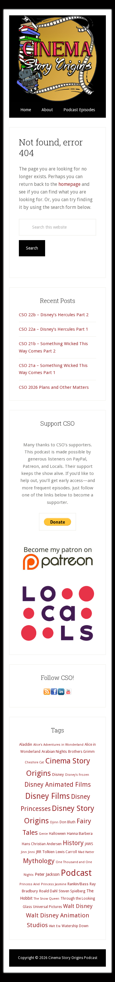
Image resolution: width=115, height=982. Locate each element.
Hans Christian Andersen (42, 844)
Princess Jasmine (53, 884)
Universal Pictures (47, 907)
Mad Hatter (86, 852)
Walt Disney (78, 906)
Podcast (76, 873)
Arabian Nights (54, 751)
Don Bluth (67, 822)
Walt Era (54, 926)
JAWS (89, 844)
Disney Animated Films (57, 784)
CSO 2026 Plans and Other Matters (54, 387)
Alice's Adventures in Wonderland (58, 745)
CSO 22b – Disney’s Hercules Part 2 (53, 314)
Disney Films (47, 796)
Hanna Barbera (80, 833)
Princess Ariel (29, 884)
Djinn (54, 822)
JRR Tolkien (45, 852)
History (73, 843)
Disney (58, 774)
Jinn (24, 852)
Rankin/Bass (78, 884)
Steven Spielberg (72, 891)
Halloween (57, 834)
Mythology (39, 861)
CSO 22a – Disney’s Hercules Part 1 (53, 329)
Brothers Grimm (81, 752)
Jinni (31, 852)
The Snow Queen (46, 899)
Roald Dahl (48, 891)
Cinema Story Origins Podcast (57, 58)
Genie (43, 834)
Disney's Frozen (77, 775)
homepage (69, 184)
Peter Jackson (47, 874)
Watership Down (75, 926)
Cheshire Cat (34, 762)
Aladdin (25, 744)
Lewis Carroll (66, 852)
